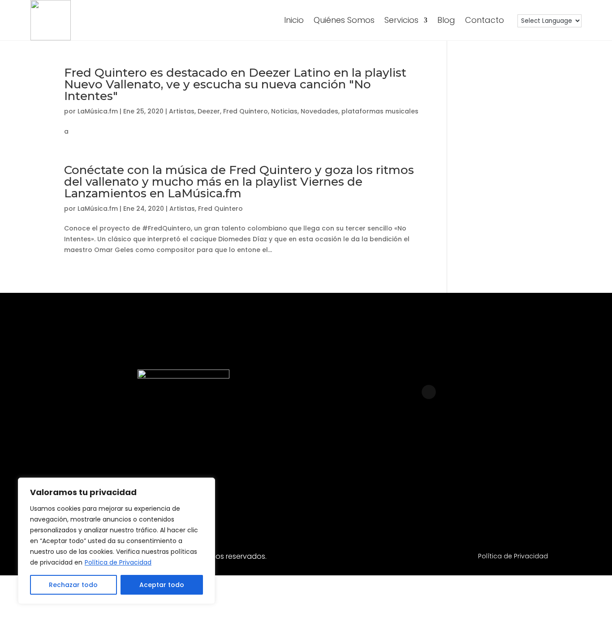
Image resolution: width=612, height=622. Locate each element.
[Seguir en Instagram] (343, 473)
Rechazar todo (73, 584)
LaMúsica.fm (98, 111)
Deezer (209, 111)
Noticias (284, 111)
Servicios (401, 20)
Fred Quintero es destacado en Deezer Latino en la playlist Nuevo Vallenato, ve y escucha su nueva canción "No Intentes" (235, 84)
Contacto (484, 20)
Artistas (181, 111)
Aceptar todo (161, 584)
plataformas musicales (379, 111)
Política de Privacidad (118, 562)
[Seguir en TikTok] (480, 473)
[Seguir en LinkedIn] (412, 473)
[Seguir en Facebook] (377, 473)
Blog (446, 20)
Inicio (294, 20)
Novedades (319, 111)
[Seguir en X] (514, 473)
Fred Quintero (245, 111)
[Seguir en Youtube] (446, 473)
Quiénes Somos (344, 20)
